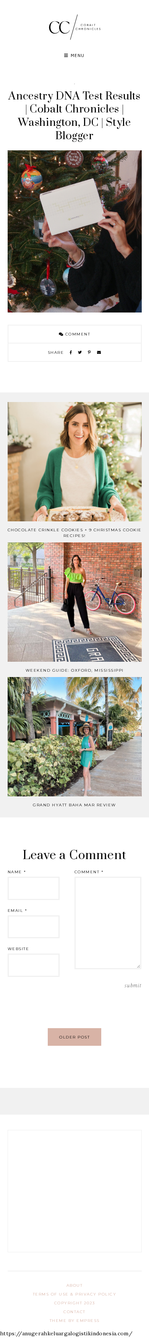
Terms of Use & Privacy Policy (75, 1294)
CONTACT (74, 1311)
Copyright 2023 (74, 1303)
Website (18, 948)
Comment (76, 334)
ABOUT (74, 1285)
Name (17, 871)
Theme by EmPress (75, 1320)
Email (18, 910)
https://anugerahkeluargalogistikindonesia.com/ (66, 1333)
